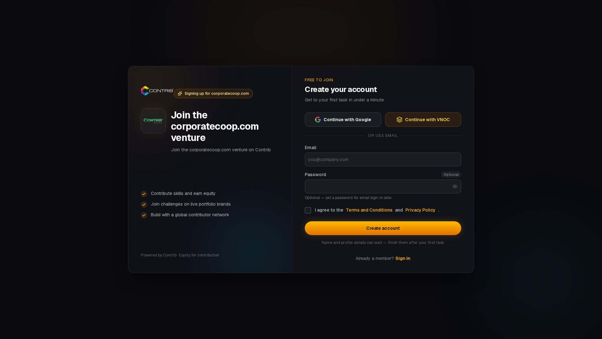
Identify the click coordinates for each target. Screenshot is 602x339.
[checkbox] (308, 210)
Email (310, 147)
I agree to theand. (377, 210)
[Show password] (454, 186)
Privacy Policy (420, 210)
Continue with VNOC (427, 119)
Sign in (402, 258)
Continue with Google (347, 119)
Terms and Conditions (369, 210)
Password (315, 174)
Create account (383, 228)
